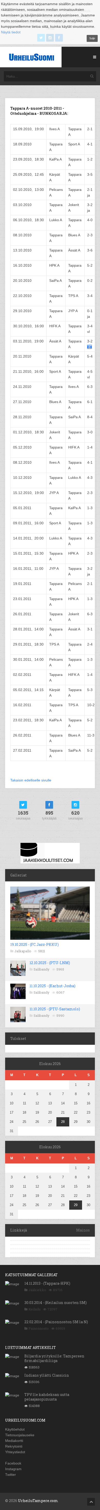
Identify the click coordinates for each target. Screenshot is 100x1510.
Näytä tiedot (11, 32)
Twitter (10, 1474)
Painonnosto (38, 1328)
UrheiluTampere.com (38, 1500)
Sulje (92, 38)
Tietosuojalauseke (19, 1435)
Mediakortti (14, 1441)
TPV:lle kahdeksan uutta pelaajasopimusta (46, 1397)
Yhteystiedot (15, 1452)
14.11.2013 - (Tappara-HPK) (47, 1283)
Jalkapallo (22, 951)
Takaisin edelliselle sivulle (30, 780)
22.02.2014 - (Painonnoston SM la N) (56, 1321)
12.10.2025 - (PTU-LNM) (49, 962)
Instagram (13, 1469)
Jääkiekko (37, 1290)
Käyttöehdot (15, 1429)
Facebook (13, 1463)
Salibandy (41, 969)
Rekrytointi (13, 1446)
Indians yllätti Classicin (46, 1375)
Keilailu (34, 1309)
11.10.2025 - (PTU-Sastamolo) (54, 1008)
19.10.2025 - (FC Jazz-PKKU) (34, 944)
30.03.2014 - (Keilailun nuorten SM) (55, 1302)
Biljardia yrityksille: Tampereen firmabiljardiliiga (54, 1358)
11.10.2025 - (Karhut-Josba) (52, 985)
